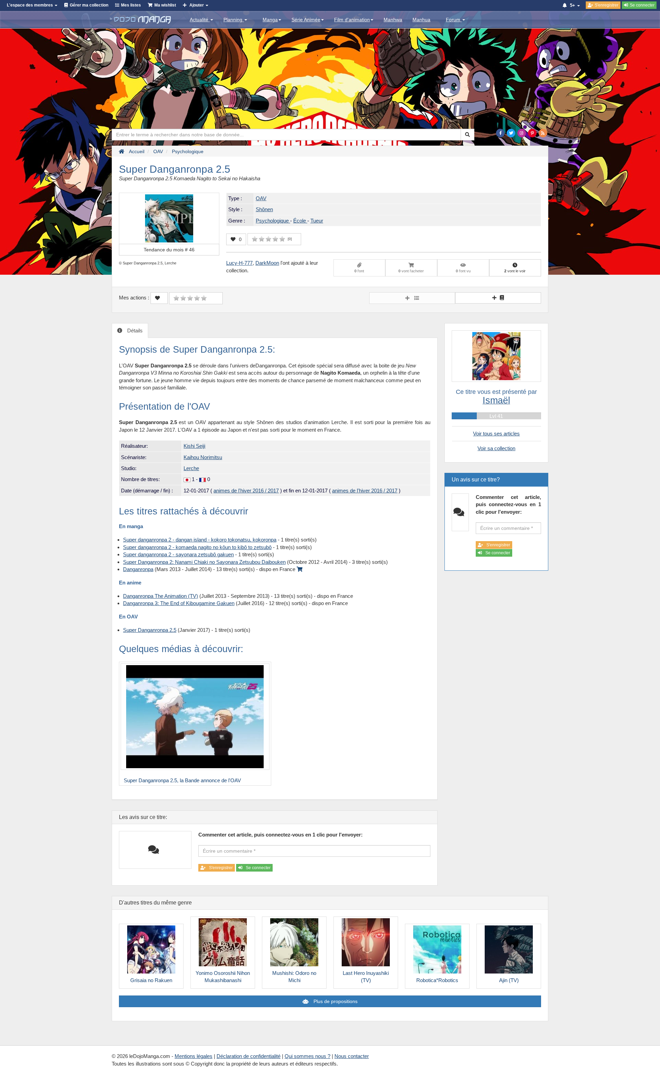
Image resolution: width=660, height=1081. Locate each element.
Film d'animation (352, 19)
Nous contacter (351, 1056)
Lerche (191, 468)
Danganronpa (138, 569)
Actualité (200, 19)
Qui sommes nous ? (307, 1056)
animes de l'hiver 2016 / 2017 (246, 490)
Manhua (421, 19)
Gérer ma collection (89, 5)
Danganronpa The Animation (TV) (160, 596)
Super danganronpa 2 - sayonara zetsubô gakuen (178, 554)
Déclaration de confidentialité (248, 1056)
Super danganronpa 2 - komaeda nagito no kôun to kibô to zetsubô (197, 547)
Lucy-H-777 (239, 263)
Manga (270, 19)
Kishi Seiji (194, 446)
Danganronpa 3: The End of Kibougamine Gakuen (178, 603)
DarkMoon (267, 263)
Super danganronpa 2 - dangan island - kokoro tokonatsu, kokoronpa (199, 540)
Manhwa (393, 19)
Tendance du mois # (169, 249)
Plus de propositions (335, 1001)
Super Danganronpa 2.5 (149, 630)
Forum (454, 19)
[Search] (467, 134)
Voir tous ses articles (496, 433)
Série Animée (306, 19)
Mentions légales (193, 1056)
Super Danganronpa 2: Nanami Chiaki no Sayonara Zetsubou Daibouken (204, 562)
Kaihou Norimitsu (203, 457)
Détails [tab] (134, 330)
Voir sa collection (496, 448)
